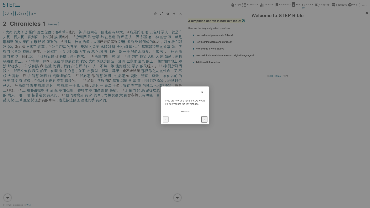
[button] (182, 111)
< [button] (165, 119)
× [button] (202, 91)
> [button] (204, 119)
